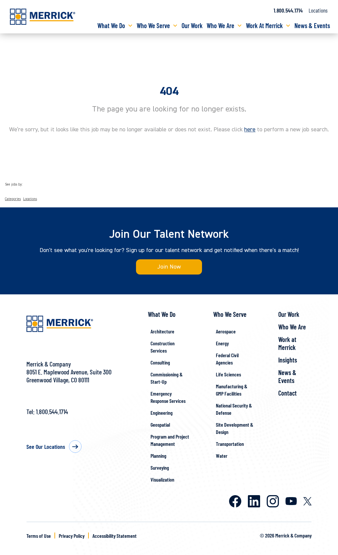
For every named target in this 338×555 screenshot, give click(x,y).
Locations (318, 10)
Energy (222, 343)
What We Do (111, 25)
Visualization (162, 479)
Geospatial (160, 424)
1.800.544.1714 (288, 10)
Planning (158, 455)
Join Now (169, 267)
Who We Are (220, 25)
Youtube (291, 501)
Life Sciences (228, 374)
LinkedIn (254, 501)
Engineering (162, 412)
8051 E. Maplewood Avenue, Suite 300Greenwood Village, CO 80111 (69, 376)
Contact (287, 393)
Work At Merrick (264, 25)
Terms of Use (38, 536)
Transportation (230, 444)
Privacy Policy (71, 536)
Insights (287, 360)
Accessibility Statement (114, 536)
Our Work (192, 25)
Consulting (160, 362)
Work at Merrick (287, 343)
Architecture (162, 331)
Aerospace (226, 331)
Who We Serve (153, 25)
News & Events (312, 25)
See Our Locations (45, 446)
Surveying (160, 467)
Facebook (235, 501)
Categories (13, 199)
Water (221, 455)
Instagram (273, 501)
